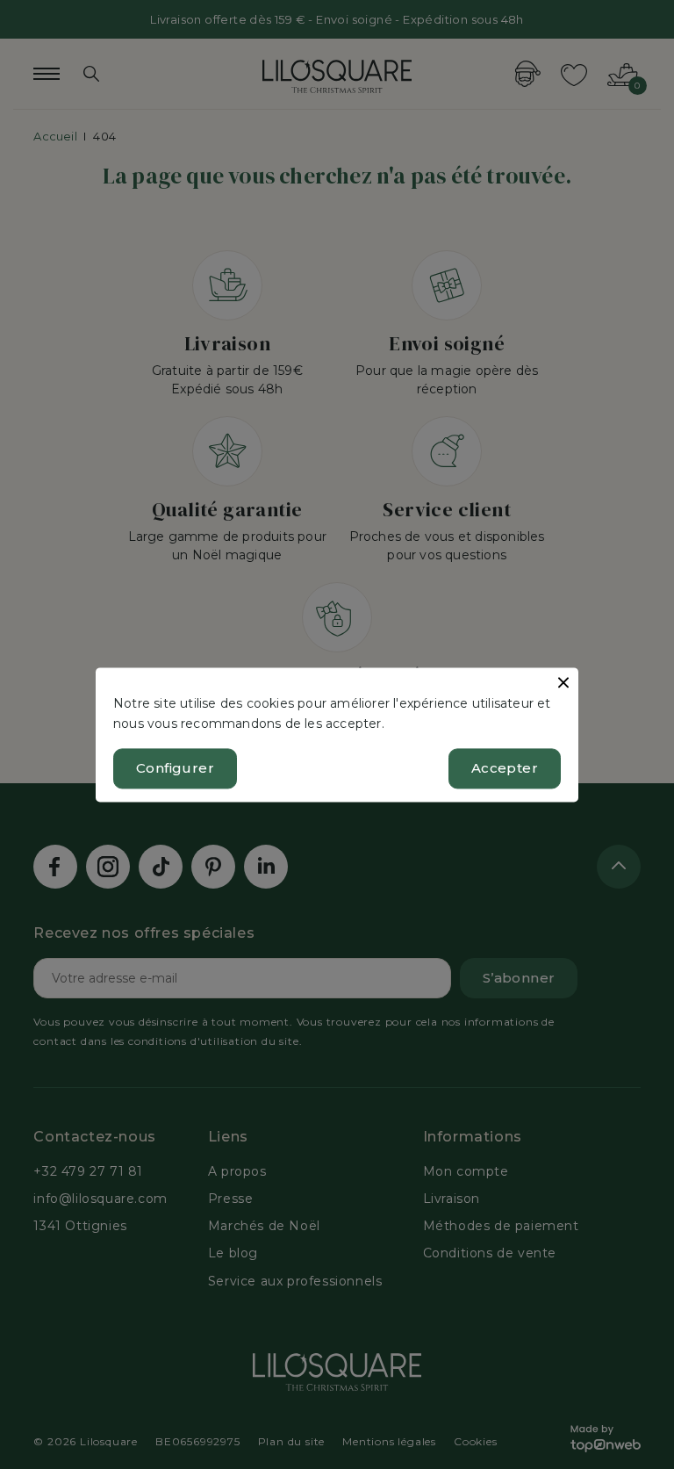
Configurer (175, 768)
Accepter (504, 768)
